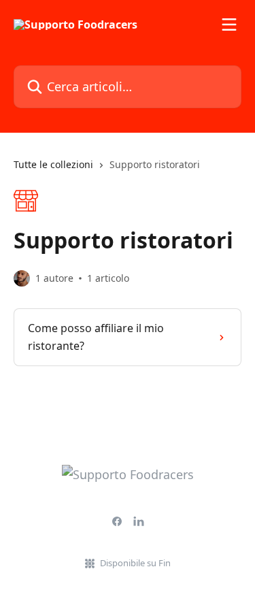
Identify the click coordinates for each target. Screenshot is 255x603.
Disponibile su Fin (135, 563)
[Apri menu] (229, 24)
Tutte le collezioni (53, 164)
